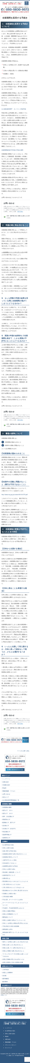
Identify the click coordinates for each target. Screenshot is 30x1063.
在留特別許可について (8, 875)
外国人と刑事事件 (7, 972)
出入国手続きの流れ (8, 845)
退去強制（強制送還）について (11, 872)
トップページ (6, 779)
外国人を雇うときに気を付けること (12, 945)
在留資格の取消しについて (10, 857)
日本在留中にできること (9, 863)
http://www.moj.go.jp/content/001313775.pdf (15, 494)
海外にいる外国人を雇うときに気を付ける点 (15, 942)
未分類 (4, 975)
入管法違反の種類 (7, 896)
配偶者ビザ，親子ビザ (8, 822)
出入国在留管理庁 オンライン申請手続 (14, 109)
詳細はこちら (4, 995)
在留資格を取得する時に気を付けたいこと (14, 854)
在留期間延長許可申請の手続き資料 (12, 150)
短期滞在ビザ (6, 838)
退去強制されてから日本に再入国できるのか (15, 890)
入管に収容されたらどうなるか (11, 884)
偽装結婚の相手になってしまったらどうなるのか (15, 933)
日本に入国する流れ (8, 848)
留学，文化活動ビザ (8, 816)
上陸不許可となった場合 (9, 860)
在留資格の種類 (6, 807)
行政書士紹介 (6, 785)
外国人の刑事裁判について (10, 914)
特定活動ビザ (6, 832)
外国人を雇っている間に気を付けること (14, 948)
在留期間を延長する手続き (10, 866)
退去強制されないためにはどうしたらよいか (15, 881)
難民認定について (7, 917)
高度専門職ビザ (6, 835)
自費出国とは (6, 878)
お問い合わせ (6, 794)
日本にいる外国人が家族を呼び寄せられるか (15, 923)
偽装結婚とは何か (7, 929)
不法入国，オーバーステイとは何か (12, 899)
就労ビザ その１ (7, 810)
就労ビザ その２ (7, 813)
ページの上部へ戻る (23, 751)
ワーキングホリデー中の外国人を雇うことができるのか (15, 955)
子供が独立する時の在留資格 (10, 926)
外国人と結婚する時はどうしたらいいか (14, 920)
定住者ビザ (5, 825)
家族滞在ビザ (6, 819)
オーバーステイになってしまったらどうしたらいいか (15, 904)
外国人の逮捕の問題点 (8, 911)
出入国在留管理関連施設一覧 (10, 800)
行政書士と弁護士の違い (9, 893)
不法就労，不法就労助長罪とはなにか (13, 908)
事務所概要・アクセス (8, 791)
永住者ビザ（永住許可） (9, 828)
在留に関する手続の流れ (9, 851)
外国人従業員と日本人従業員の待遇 (12, 962)
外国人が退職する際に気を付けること (13, 951)
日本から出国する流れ (8, 869)
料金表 (4, 788)
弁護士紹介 (5, 782)
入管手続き (5, 969)
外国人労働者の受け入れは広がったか (13, 959)
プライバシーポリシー (10, 1045)
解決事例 (5, 982)
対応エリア (5, 797)
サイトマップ (8, 1048)
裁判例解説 (5, 978)
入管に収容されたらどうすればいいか (13, 887)
